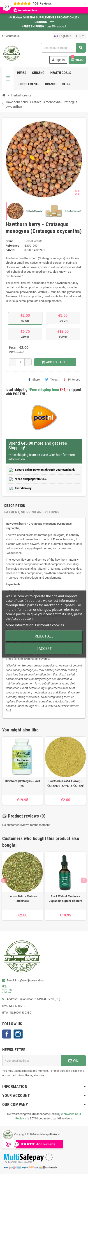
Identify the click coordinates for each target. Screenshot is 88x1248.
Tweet (54, 379)
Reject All (44, 636)
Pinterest (74, 379)
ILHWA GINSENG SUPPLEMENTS (34, 17)
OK (75, 1061)
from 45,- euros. (55, 26)
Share (36, 379)
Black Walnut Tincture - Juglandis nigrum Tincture (65, 899)
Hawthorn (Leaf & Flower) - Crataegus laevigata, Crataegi (65, 783)
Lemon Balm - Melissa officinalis (23, 899)
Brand (9, 241)
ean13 (10, 250)
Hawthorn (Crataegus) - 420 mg (22, 783)
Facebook (6, 1034)
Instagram (18, 1034)
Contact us (12, 36)
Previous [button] (4, 880)
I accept (44, 648)
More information (19, 625)
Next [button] (84, 880)
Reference (12, 245)
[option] (22, 771)
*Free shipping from (43, 390)
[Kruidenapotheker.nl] (11, 53)
